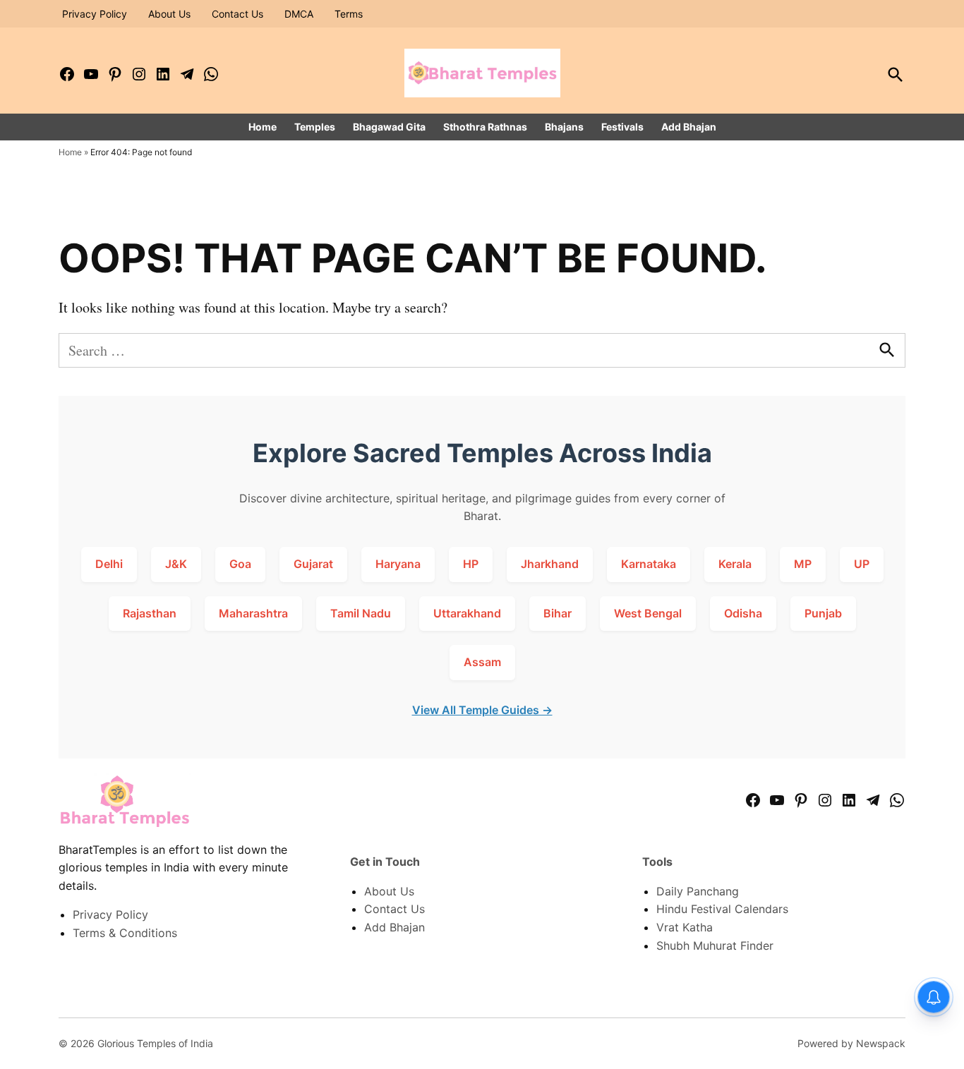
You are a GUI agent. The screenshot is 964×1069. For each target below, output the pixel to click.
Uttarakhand (467, 613)
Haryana (398, 564)
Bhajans (564, 127)
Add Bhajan (688, 127)
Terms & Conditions (125, 933)
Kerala (735, 564)
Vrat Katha (684, 927)
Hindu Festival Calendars (722, 909)
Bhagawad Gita (389, 127)
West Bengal (648, 613)
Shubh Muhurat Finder (714, 945)
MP (803, 564)
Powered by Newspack (851, 1043)
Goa (240, 564)
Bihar (557, 613)
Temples (314, 127)
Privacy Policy (94, 14)
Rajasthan (149, 613)
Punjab (823, 613)
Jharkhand (550, 564)
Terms (349, 14)
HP (470, 564)
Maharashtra (253, 613)
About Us (169, 14)
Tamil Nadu (360, 613)
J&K (176, 564)
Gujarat (313, 564)
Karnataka (648, 564)
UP (861, 564)
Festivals (622, 127)
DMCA (298, 14)
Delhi (109, 564)
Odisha (743, 613)
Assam (482, 662)
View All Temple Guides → (482, 710)
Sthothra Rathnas (485, 127)
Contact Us (237, 14)
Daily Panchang (697, 891)
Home (262, 127)
